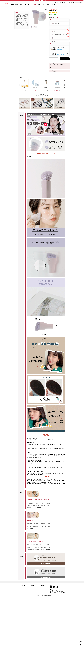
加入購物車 (65, 58)
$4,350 (35, 90)
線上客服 (67, 2)
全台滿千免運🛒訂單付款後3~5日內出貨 (42, 0)
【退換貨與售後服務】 (56, 582)
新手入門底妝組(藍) (57, 87)
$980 (46, 90)
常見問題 (63, 2)
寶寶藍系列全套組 (35, 87)
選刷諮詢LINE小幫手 (52, 14)
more (39, 507)
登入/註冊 (60, 2)
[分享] (80, 641)
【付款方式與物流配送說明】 (40, 582)
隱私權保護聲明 (19, 582)
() (78, 2)
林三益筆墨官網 (55, 2)
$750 (25, 90)
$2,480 (57, 90)
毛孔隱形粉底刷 (46, 87)
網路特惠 (17, 9)
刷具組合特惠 (20, 9)
